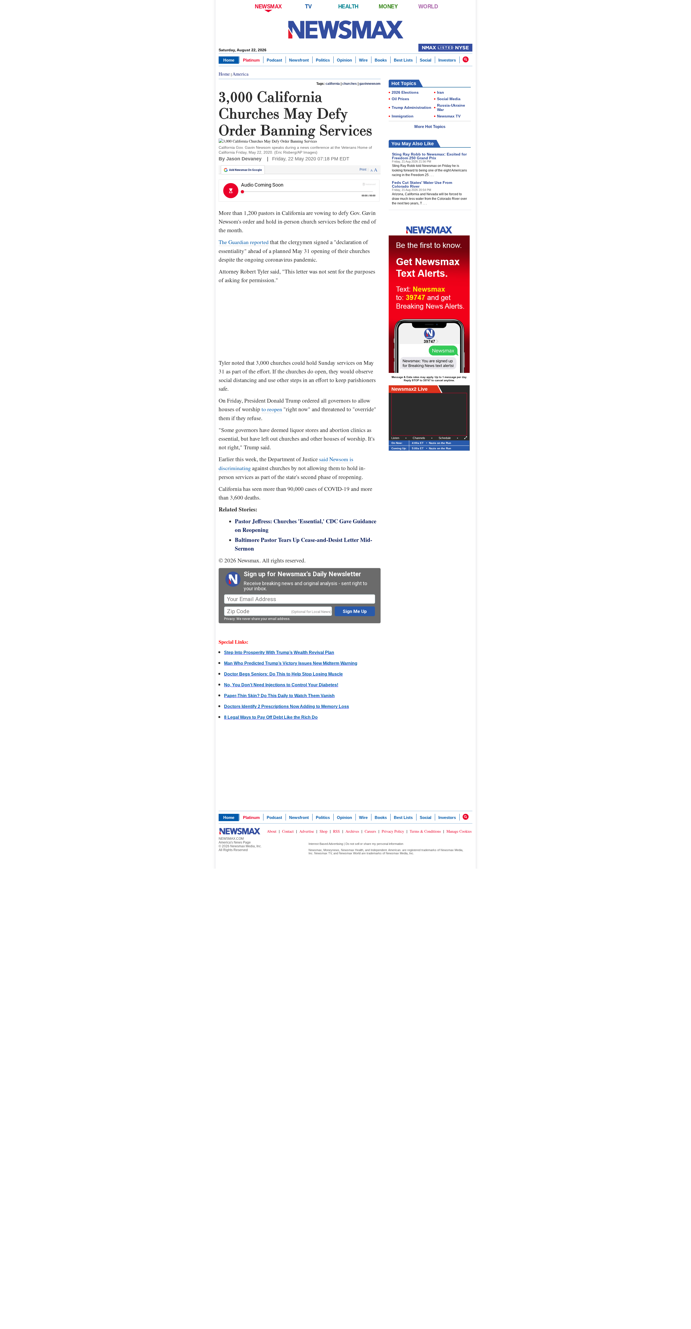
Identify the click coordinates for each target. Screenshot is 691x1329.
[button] (466, 59)
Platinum (251, 60)
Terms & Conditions (425, 831)
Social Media (448, 99)
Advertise (306, 831)
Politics (323, 60)
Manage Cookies (459, 831)
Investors (447, 60)
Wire (363, 60)
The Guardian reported (244, 242)
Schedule (445, 438)
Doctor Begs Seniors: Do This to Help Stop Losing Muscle (283, 674)
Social (425, 60)
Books (381, 60)
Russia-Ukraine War (451, 107)
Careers (370, 831)
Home (228, 60)
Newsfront (299, 60)
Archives (352, 831)
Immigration (403, 116)
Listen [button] (395, 438)
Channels (419, 438)
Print (363, 169)
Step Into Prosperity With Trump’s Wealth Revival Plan (279, 652)
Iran (440, 92)
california (333, 84)
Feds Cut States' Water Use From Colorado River (422, 184)
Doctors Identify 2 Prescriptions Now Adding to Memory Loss (286, 706)
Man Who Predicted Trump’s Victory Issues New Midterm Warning (290, 663)
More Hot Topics (429, 126)
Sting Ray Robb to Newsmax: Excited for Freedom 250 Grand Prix (429, 156)
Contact (288, 831)
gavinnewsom (370, 84)
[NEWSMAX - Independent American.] (345, 29)
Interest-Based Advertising (326, 843)
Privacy (229, 619)
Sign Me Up (355, 611)
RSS (336, 831)
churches (349, 84)
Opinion (344, 60)
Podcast (274, 60)
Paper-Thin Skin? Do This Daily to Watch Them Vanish (279, 695)
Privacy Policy (393, 831)
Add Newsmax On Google (245, 169)
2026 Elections (405, 92)
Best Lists (403, 60)
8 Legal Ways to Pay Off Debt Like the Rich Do (271, 717)
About (271, 831)
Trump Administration (411, 107)
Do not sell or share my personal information (374, 843)
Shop (323, 831)
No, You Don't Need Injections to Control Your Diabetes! (281, 685)
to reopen (272, 409)
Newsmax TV (448, 116)
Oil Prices (400, 99)
